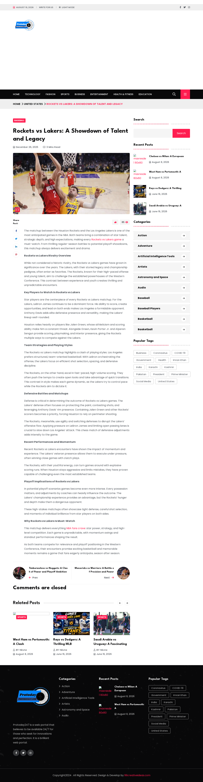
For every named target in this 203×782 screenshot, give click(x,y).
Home (16, 94)
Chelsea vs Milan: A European (166, 156)
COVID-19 (179, 353)
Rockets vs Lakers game (106, 239)
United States (33, 104)
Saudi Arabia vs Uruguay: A (165, 206)
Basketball (145, 319)
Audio (142, 287)
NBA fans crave (75, 528)
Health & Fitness (123, 94)
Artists (142, 267)
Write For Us (46, 7)
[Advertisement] (101, 66)
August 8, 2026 (24, 654)
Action (142, 235)
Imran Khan (179, 360)
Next (107, 577)
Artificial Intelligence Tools (156, 256)
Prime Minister (179, 374)
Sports (65, 94)
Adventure (145, 246)
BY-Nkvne (21, 650)
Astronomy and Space (153, 277)
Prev (35, 577)
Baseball (19, 120)
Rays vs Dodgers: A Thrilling (165, 188)
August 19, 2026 (24, 7)
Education (145, 94)
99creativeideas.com (137, 775)
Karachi (153, 367)
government (143, 360)
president (158, 374)
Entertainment (99, 94)
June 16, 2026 (63, 654)
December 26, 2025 (27, 147)
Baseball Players (149, 308)
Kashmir (169, 367)
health (162, 360)
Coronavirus (160, 353)
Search (139, 119)
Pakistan (141, 374)
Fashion (50, 94)
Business (80, 94)
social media (143, 381)
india (139, 367)
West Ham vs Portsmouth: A (165, 172)
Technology (32, 94)
